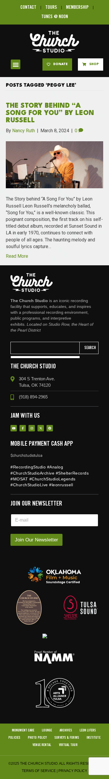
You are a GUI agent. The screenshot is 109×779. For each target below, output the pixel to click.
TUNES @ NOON (54, 17)
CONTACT (28, 7)
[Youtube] (13, 428)
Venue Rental (42, 745)
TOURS (51, 7)
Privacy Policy (72, 771)
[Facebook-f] (22, 428)
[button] (15, 64)
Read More (17, 256)
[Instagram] (31, 428)
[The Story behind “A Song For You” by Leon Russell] (54, 164)
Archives (66, 730)
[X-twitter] (40, 428)
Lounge (47, 730)
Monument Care (23, 730)
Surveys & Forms (66, 737)
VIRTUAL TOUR (68, 745)
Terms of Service (39, 771)
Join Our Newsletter (36, 540)
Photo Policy (37, 737)
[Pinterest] (50, 428)
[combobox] (45, 348)
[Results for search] (45, 357)
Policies (14, 737)
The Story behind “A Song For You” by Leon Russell (50, 113)
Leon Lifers (88, 730)
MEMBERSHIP (77, 7)
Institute (94, 737)
